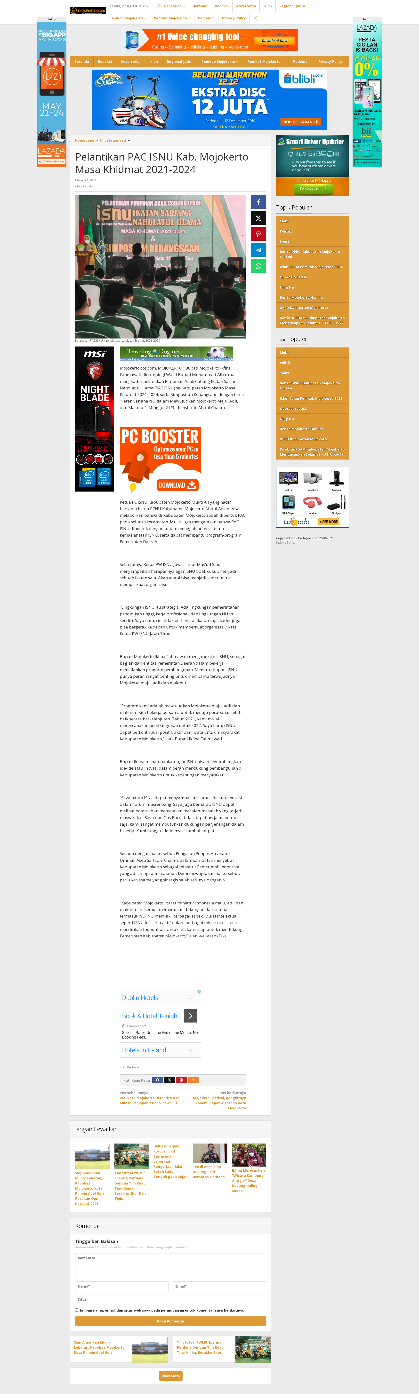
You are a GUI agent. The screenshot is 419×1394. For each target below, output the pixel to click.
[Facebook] (157, 1080)
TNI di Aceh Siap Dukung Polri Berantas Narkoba (209, 1171)
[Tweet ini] (258, 218)
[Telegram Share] (258, 250)
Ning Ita (287, 287)
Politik (285, 231)
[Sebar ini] (258, 202)
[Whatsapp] (258, 266)
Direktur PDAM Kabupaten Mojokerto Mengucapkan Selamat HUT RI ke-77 (312, 320)
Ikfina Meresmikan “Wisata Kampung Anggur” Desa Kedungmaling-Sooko (248, 1180)
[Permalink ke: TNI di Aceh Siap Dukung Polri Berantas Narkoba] (210, 1153)
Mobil (284, 221)
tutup (52, 19)
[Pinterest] (181, 1080)
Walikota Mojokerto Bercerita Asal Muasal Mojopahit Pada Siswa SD (150, 1097)
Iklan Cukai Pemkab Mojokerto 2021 (311, 267)
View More (171, 1376)
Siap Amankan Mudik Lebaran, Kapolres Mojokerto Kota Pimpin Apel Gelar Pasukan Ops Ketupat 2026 (90, 1188)
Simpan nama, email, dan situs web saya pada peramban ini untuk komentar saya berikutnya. (161, 1310)
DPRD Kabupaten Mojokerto (304, 308)
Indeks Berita (286, 542)
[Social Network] (255, 18)
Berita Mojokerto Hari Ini (301, 297)
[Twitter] (169, 1080)
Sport (284, 241)
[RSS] (193, 1080)
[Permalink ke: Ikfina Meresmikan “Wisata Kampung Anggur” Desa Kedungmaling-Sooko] (249, 1155)
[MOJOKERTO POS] (88, 10)
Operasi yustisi (293, 277)
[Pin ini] (258, 234)
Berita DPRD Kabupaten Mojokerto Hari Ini (310, 254)
